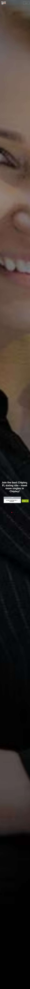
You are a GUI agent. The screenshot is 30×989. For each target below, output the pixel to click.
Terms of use (6, 509)
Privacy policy (7, 507)
